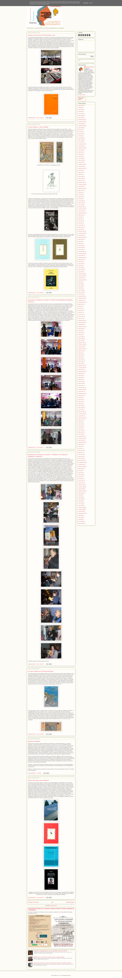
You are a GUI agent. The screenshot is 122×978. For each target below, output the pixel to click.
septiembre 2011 (81, 442)
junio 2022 (80, 194)
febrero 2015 (81, 361)
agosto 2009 (80, 492)
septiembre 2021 (81, 212)
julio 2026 (80, 107)
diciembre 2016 (81, 320)
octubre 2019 (81, 255)
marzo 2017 (80, 314)
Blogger (69, 975)
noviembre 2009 (81, 486)
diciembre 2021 (81, 206)
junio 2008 (80, 515)
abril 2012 (80, 428)
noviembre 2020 (81, 233)
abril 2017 (80, 312)
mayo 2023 (80, 172)
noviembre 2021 (81, 208)
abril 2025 (80, 135)
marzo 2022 (80, 200)
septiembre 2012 (81, 417)
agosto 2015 (80, 350)
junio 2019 (80, 261)
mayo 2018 (80, 286)
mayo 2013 (80, 401)
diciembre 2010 (81, 460)
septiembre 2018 (81, 279)
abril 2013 (80, 403)
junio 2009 (80, 497)
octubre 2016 (81, 324)
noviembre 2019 (81, 253)
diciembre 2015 (81, 342)
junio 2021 (80, 219)
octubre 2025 (81, 123)
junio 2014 (80, 375)
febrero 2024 (81, 160)
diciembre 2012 (81, 411)
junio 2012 (80, 423)
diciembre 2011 (81, 436)
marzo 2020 (80, 245)
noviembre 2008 (81, 509)
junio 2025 (80, 131)
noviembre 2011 (81, 438)
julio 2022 (80, 192)
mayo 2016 (80, 332)
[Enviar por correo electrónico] (46, 117)
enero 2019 (80, 271)
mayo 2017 (80, 310)
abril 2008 (80, 519)
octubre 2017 (81, 300)
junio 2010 (80, 472)
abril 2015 (80, 357)
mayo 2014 (80, 377)
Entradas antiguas (70, 902)
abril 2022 (80, 198)
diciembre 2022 (81, 182)
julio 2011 (80, 446)
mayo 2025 (80, 133)
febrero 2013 (81, 407)
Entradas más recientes (33, 902)
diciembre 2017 (81, 296)
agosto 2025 (80, 127)
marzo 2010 (80, 478)
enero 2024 (80, 162)
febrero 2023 (81, 178)
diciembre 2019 (81, 251)
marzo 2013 (80, 405)
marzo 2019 (80, 267)
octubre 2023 (81, 166)
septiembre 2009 (81, 490)
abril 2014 (80, 379)
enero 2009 (80, 505)
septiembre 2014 (81, 371)
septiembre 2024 (81, 147)
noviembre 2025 (81, 121)
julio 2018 (80, 281)
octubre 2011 (81, 440)
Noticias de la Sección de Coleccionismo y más (41, 35)
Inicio (52, 902)
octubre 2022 (81, 186)
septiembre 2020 (81, 237)
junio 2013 (80, 399)
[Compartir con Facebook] (50, 117)
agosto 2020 (80, 239)
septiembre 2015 (81, 348)
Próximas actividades (34, 741)
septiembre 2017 (81, 302)
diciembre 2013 (81, 387)
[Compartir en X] (48, 117)
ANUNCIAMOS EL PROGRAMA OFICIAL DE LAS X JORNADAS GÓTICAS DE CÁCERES (50, 950)
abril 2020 (80, 243)
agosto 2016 (80, 328)
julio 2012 (80, 421)
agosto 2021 (80, 214)
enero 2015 (80, 363)
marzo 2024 (80, 158)
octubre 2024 (81, 146)
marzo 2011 (80, 454)
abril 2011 (80, 452)
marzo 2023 (80, 176)
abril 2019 (80, 265)
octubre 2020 (81, 235)
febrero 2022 (81, 202)
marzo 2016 (80, 336)
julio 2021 (80, 217)
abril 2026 (80, 111)
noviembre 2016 (81, 322)
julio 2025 (80, 129)
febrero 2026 (81, 115)
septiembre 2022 (81, 188)
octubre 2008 (81, 511)
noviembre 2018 (81, 275)
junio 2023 (80, 170)
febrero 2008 (81, 523)
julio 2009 (80, 495)
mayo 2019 (80, 263)
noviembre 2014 (81, 367)
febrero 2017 (81, 316)
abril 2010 (80, 476)
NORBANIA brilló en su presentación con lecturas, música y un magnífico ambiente (48, 957)
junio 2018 (80, 283)
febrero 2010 (81, 480)
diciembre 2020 (81, 231)
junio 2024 (80, 152)
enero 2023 (80, 180)
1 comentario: (39, 773)
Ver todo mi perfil (81, 94)
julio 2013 (80, 397)
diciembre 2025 (81, 119)
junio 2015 (80, 352)
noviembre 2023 (81, 164)
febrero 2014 (81, 383)
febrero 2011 (80, 456)
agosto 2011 (80, 444)
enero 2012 (80, 434)
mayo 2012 (80, 426)
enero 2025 (80, 141)
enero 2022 (80, 204)
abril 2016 (80, 334)
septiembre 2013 (81, 393)
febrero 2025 (81, 139)
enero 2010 (80, 482)
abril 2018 (80, 287)
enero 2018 (80, 294)
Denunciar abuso (80, 99)
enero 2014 (80, 385)
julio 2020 (80, 241)
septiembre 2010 (81, 466)
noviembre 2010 (81, 462)
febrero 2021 (81, 227)
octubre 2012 (81, 415)
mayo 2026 (80, 109)
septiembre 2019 (81, 257)
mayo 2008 (80, 517)
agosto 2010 (80, 468)
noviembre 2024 (81, 143)
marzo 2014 (80, 381)
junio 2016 (80, 330)
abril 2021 (80, 223)
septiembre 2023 (81, 168)
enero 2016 (80, 340)
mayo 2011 (80, 450)
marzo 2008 (80, 521)
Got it (91, 2)
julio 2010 (80, 470)
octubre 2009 (81, 488)
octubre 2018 (81, 277)
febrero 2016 (81, 338)
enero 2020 (80, 249)
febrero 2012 (81, 432)
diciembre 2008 (81, 507)
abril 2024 (80, 156)
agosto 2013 (80, 395)
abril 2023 (80, 174)
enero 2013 (80, 409)
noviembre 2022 (81, 184)
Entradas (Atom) (54, 905)
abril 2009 (80, 501)
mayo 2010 (80, 474)
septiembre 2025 (81, 125)
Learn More (86, 2)
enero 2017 (80, 318)
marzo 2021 (80, 225)
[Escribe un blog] (47, 117)
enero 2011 (80, 458)
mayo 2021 (80, 221)
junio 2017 (80, 308)
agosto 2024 (80, 150)
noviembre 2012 (81, 413)
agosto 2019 (80, 259)
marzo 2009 (80, 503)
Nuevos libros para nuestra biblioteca (38, 780)
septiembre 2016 (81, 326)
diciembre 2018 (81, 273)
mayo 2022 (80, 196)
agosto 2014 (80, 373)
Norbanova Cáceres (89, 67)
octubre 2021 (81, 210)
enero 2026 (80, 117)
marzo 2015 (80, 359)
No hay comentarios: (40, 117)
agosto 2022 (80, 190)
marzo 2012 (80, 430)
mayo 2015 (80, 355)
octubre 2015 (81, 346)
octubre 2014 (81, 369)
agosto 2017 (80, 304)
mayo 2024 (80, 154)
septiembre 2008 (81, 513)
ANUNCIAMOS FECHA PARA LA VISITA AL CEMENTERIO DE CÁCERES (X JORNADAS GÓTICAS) (52, 963)
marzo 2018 (80, 290)
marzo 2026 (80, 113)
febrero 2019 (81, 269)
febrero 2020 (81, 247)
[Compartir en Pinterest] (51, 117)
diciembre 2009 (81, 484)
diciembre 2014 (81, 365)
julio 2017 (80, 306)
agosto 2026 (80, 105)
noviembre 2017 (81, 298)
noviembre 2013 (81, 389)
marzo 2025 (80, 137)
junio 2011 (80, 448)
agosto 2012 (80, 419)
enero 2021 (80, 229)
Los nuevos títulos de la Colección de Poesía (40, 671)
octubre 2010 (81, 464)
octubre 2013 (81, 391)
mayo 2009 (80, 499)
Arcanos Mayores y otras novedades (38, 127)
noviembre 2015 (81, 344)
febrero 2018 (81, 292)
